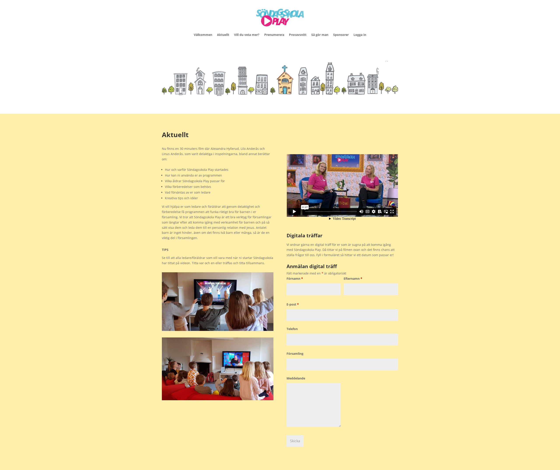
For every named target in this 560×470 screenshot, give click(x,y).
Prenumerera (274, 35)
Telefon (292, 329)
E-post (293, 304)
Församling (295, 353)
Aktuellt (223, 35)
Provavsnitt (297, 35)
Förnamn (295, 278)
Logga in (360, 35)
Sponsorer (341, 35)
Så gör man (319, 35)
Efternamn (353, 278)
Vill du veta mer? (246, 35)
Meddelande (296, 378)
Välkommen (203, 35)
